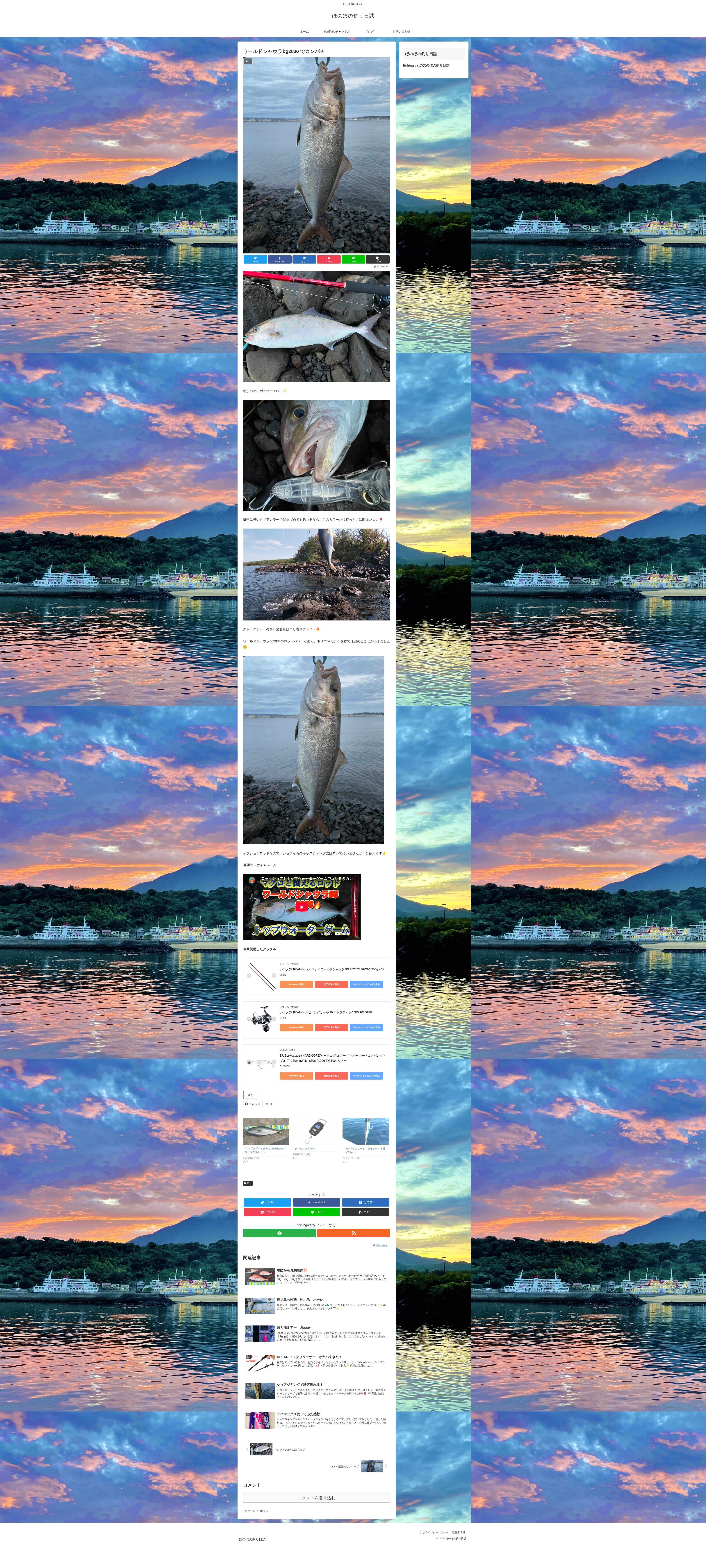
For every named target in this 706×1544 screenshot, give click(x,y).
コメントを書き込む (317, 1498)
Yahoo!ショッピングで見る (366, 984)
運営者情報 (458, 1532)
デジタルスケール (305, 1148)
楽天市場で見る (331, 984)
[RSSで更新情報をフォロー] (353, 1233)
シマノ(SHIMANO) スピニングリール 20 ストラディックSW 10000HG (326, 1012)
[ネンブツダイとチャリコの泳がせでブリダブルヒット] (266, 1131)
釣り (249, 1183)
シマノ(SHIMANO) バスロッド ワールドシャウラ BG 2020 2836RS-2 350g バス (332, 969)
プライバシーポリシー (435, 1532)
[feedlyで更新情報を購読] (279, 1233)
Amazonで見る (296, 984)
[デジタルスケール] (316, 1131)
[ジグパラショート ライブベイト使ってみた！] (366, 1131)
